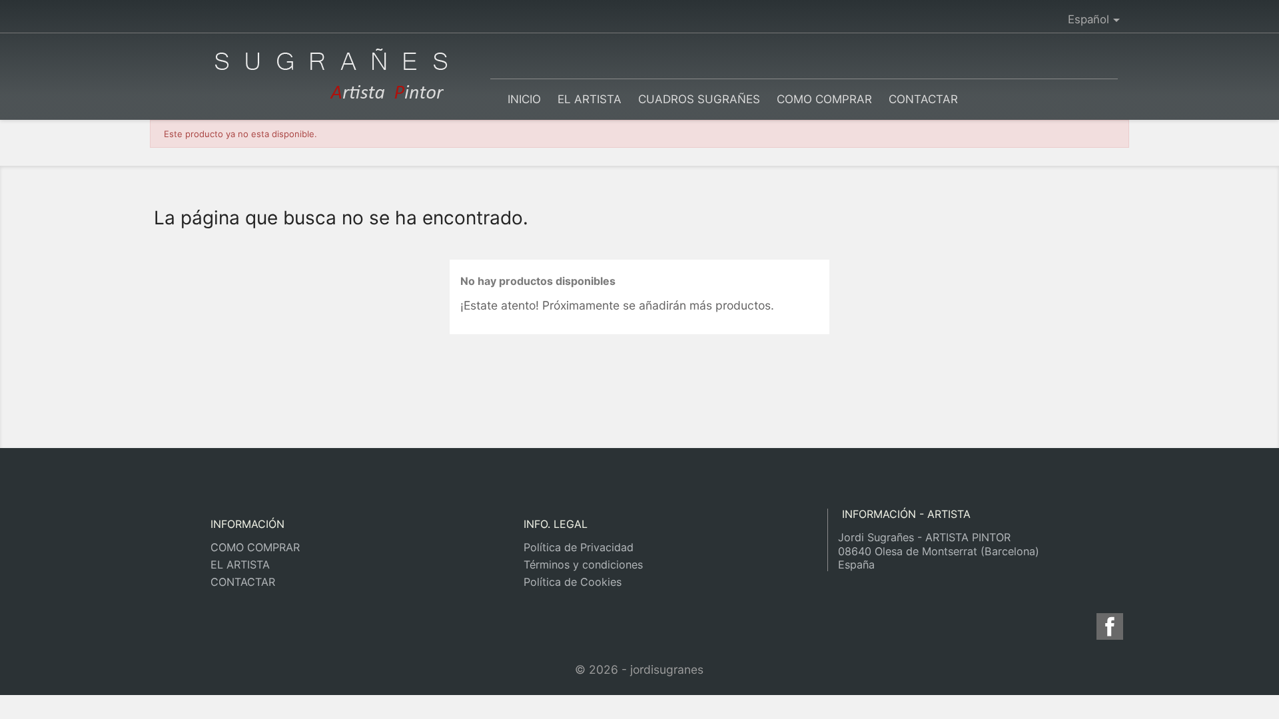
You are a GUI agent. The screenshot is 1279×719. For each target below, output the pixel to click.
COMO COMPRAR (824, 99)
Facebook (1111, 626)
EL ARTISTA (590, 99)
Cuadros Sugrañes (699, 99)
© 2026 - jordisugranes (639, 669)
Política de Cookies (573, 582)
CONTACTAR (923, 99)
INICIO (524, 99)
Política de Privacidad (579, 547)
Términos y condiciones (583, 564)
